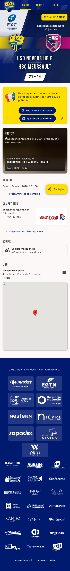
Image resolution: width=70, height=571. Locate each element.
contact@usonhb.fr (50, 369)
